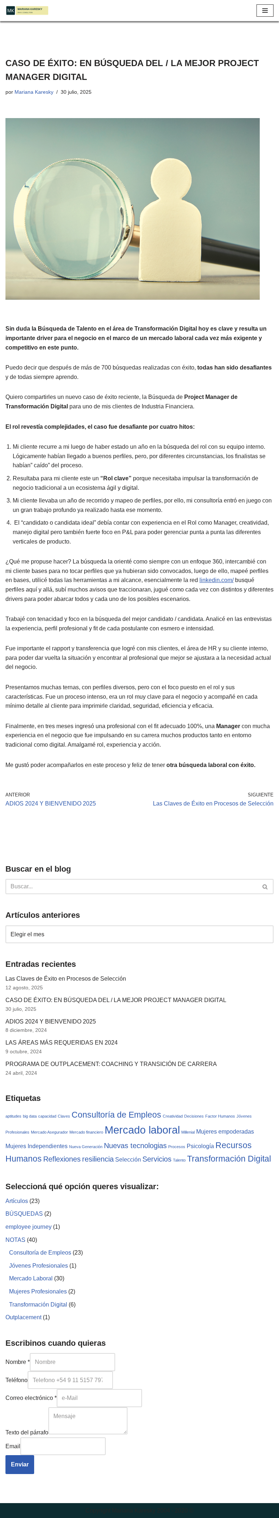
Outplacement (23, 1317)
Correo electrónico (31, 1398)
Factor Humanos (220, 1116)
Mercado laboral (142, 1130)
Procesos (176, 1146)
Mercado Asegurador (49, 1132)
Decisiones (194, 1116)
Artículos (16, 1201)
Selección (128, 1159)
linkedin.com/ (216, 580)
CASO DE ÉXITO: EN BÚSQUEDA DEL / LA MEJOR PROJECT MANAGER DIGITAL (115, 1000)
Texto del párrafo (26, 1432)
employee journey (28, 1227)
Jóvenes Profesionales (38, 1266)
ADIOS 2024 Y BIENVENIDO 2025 (50, 1021)
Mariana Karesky (34, 92)
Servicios (156, 1159)
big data (30, 1116)
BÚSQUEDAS (24, 1214)
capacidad (47, 1116)
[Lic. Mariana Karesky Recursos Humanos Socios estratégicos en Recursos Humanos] (27, 10)
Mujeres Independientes (36, 1146)
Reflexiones (62, 1159)
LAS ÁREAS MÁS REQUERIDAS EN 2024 (61, 1042)
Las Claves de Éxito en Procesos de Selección (65, 979)
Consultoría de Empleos (116, 1114)
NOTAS (15, 1240)
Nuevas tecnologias (135, 1146)
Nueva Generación (85, 1146)
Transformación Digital (229, 1158)
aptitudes (13, 1116)
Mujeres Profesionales (38, 1291)
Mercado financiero (86, 1132)
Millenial (188, 1132)
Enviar (20, 1464)
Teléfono (16, 1380)
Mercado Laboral (31, 1278)
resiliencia (98, 1159)
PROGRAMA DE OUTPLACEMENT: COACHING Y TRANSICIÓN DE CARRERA (111, 1064)
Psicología (200, 1146)
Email (12, 1446)
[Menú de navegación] (265, 10)
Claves (64, 1116)
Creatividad (173, 1116)
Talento (179, 1160)
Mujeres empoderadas (225, 1131)
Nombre (17, 1362)
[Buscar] (265, 886)
